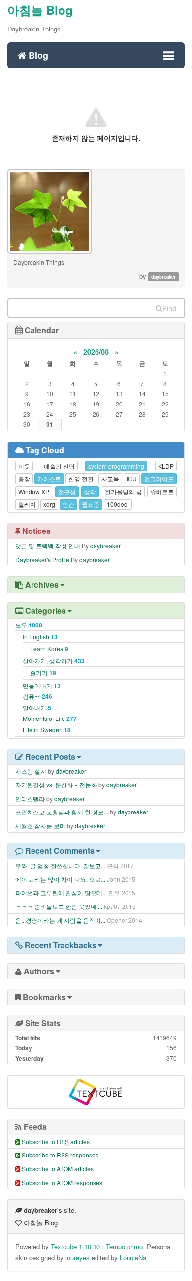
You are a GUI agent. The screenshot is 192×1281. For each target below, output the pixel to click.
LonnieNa (133, 1257)
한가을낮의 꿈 (123, 491)
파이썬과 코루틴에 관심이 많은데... (61, 892)
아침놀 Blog (40, 9)
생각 (90, 491)
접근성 (67, 491)
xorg (49, 504)
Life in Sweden (47, 729)
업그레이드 (159, 478)
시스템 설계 (30, 771)
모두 (28, 625)
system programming (116, 466)
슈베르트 (162, 491)
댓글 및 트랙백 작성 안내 (47, 545)
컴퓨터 (37, 696)
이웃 (24, 466)
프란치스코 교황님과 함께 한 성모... (61, 812)
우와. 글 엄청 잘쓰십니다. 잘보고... (60, 865)
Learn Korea (49, 648)
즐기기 (43, 672)
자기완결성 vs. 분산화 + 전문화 (56, 785)
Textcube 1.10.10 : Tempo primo (97, 1246)
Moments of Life (50, 718)
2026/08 (96, 352)
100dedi (118, 504)
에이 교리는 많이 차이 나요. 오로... (60, 879)
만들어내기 (42, 685)
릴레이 (27, 504)
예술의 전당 (59, 466)
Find (169, 308)
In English (40, 636)
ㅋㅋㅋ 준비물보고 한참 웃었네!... (58, 906)
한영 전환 (81, 478)
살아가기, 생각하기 (54, 660)
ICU (132, 478)
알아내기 (37, 707)
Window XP (33, 491)
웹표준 (90, 504)
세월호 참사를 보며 (40, 825)
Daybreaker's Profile (42, 559)
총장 (24, 478)
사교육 (110, 478)
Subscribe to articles (56, 1141)
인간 (68, 504)
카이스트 (49, 478)
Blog (37, 54)
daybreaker (105, 545)
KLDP (166, 466)
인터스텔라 (30, 798)
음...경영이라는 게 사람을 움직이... (60, 920)
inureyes (77, 1257)
